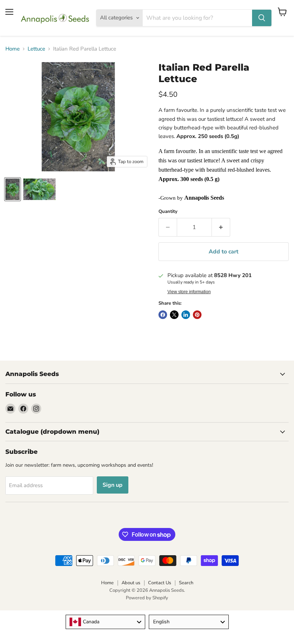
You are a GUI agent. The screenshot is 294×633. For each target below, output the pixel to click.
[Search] (261, 18)
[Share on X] (174, 314)
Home (12, 49)
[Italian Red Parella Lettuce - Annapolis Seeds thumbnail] (12, 189)
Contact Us (159, 583)
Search (186, 583)
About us (131, 583)
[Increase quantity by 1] (221, 227)
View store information (189, 291)
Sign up (113, 485)
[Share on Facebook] (162, 314)
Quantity (167, 211)
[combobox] (106, 622)
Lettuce (36, 49)
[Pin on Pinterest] (197, 314)
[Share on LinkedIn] (185, 314)
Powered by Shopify (147, 598)
